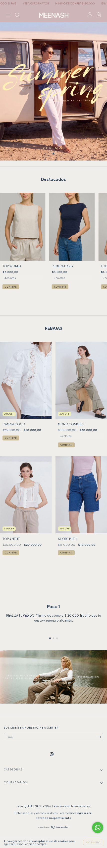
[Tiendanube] (53, 827)
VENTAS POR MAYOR (16, 3)
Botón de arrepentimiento (53, 818)
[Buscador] (17, 15)
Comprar (11, 287)
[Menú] (8, 15)
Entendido (93, 842)
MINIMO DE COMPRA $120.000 (55, 3)
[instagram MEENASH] (51, 754)
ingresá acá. (84, 813)
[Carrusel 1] (53, 80)
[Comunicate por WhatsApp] (97, 827)
